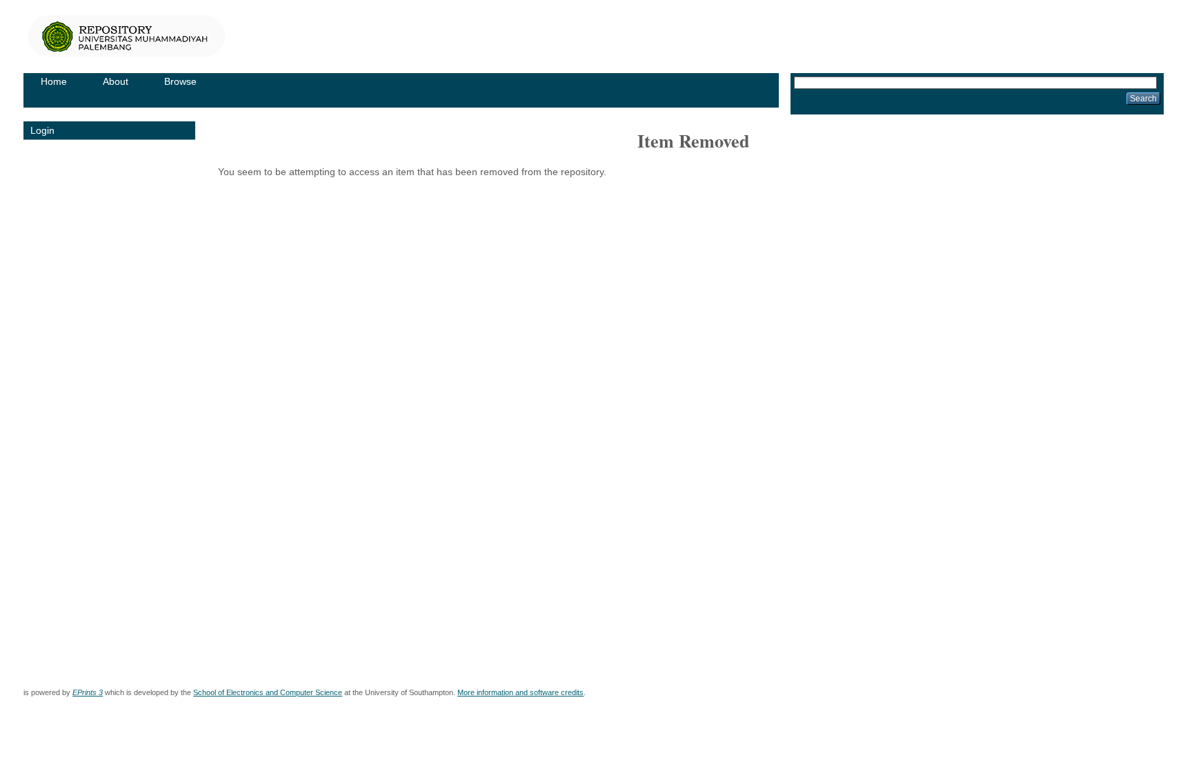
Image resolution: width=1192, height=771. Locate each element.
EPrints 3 (87, 692)
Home (54, 81)
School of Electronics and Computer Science (267, 692)
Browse (180, 81)
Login (42, 130)
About (115, 81)
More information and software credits (520, 692)
